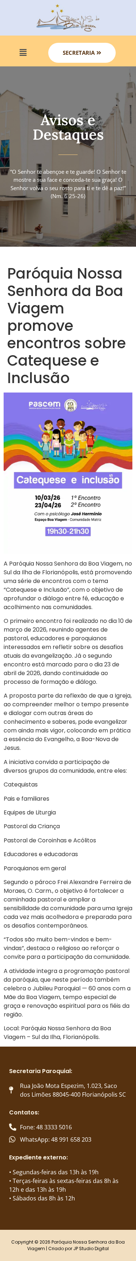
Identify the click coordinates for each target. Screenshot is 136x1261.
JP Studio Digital (91, 1248)
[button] (23, 52)
